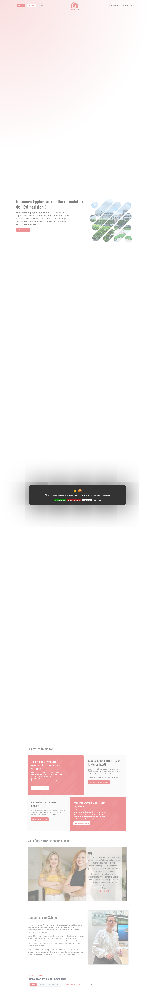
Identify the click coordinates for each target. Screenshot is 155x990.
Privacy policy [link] (97, 500)
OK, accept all (60, 500)
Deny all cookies (74, 500)
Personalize (87, 500)
